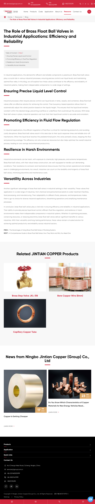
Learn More (9, 426)
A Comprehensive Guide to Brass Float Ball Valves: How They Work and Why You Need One (40, 233)
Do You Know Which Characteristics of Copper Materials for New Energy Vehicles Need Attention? (68, 404)
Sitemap (6, 497)
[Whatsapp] (12, 502)
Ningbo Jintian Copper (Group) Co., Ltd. (26, 494)
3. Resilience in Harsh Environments (17, 62)
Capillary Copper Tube (25, 332)
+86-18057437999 (12, 477)
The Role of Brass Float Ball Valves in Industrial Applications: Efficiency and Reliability (42, 19)
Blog (26, 17)
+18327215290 (69, 4)
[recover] (90, 499)
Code (41, 12)
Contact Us (77, 12)
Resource (67, 12)
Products (33, 12)
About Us (58, 12)
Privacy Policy (18, 497)
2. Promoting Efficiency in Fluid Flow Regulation (21, 59)
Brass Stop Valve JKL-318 (25, 295)
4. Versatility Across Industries (15, 65)
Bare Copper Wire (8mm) (70, 295)
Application (49, 12)
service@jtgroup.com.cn (14, 4)
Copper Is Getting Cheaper (16, 416)
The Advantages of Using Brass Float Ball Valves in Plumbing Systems (32, 230)
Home (26, 12)
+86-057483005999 (13, 473)
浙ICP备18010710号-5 (61, 494)
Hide (20, 53)
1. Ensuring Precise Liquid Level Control (18, 56)
